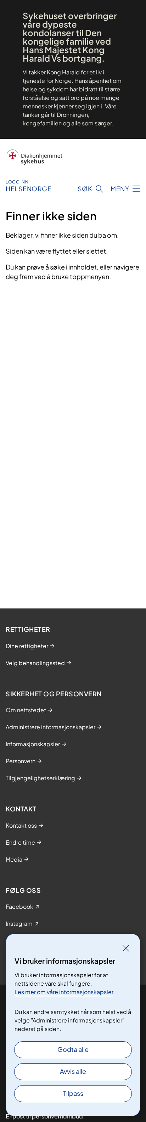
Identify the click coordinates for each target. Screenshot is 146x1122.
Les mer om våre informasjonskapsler (64, 992)
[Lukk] (125, 948)
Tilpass (73, 1093)
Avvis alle (73, 1071)
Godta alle (73, 1049)
